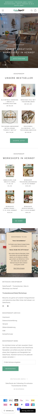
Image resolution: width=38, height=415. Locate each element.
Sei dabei (19, 221)
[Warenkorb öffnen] (35, 10)
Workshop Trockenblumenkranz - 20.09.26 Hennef (28, 181)
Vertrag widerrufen (28, 411)
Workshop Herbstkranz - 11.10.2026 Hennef (10, 208)
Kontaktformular (7, 334)
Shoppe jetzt (19, 140)
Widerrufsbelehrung (9, 327)
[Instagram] (3, 306)
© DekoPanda (19, 389)
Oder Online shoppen (19, 268)
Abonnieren (10, 368)
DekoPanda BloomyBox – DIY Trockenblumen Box (28, 128)
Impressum (6, 317)
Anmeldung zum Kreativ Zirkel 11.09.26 (9, 181)
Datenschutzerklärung (9, 320)
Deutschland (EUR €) (18, 379)
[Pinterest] (8, 306)
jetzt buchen (19, 58)
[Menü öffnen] (3, 10)
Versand (5, 324)
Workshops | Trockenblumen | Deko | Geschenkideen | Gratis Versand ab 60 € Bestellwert (19, 3)
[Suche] (32, 10)
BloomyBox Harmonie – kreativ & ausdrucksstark (9, 101)
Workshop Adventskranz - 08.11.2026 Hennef (28, 208)
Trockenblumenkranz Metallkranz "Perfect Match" (10, 128)
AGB (3, 330)
